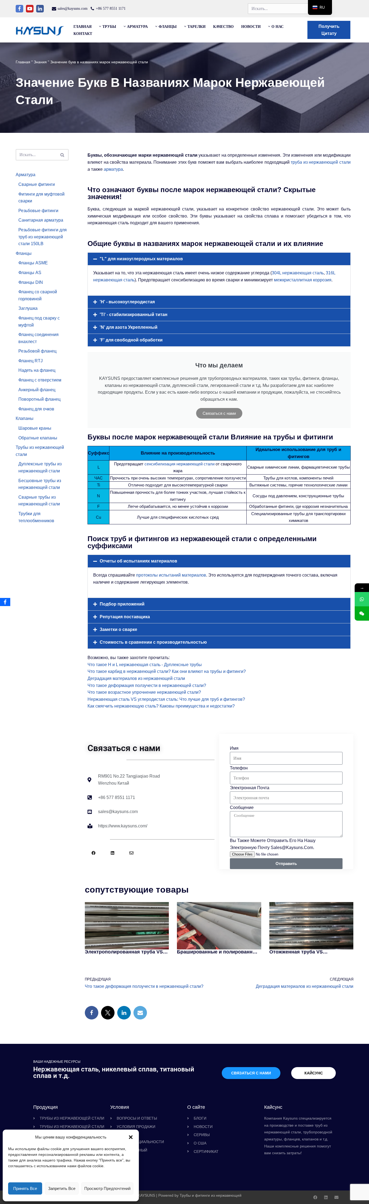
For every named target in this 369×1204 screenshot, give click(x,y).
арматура (113, 169)
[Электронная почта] (140, 1012)
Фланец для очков (36, 409)
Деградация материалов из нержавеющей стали (136, 678)
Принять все (25, 1188)
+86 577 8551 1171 (111, 8)
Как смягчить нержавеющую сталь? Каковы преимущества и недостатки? (161, 706)
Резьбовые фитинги (38, 210)
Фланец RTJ (30, 360)
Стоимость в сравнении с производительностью (153, 642)
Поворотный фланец (39, 399)
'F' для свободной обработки (131, 340)
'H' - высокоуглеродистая (127, 302)
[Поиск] (62, 154)
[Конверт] (131, 853)
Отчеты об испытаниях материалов (138, 561)
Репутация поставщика (125, 616)
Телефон (239, 768)
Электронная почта (249, 787)
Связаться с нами (219, 413)
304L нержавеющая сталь (298, 273)
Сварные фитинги (36, 184)
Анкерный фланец (36, 389)
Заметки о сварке (118, 629)
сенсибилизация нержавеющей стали (179, 464)
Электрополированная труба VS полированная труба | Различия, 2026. (124, 951)
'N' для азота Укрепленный (128, 327)
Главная (82, 26)
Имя (234, 748)
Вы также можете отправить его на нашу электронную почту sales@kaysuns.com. (273, 844)
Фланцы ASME (33, 263)
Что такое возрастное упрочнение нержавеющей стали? (144, 692)
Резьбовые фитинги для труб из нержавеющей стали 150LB (42, 237)
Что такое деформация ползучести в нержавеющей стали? (147, 685)
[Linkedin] (40, 8)
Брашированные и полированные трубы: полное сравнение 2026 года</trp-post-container (218, 951)
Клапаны (24, 418)
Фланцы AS (29, 272)
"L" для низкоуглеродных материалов (141, 258)
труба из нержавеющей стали (321, 162)
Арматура (25, 174)
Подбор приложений (122, 604)
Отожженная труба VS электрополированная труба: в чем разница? (307, 951)
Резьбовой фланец (37, 351)
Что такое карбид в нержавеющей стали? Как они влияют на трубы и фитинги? (167, 671)
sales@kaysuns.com (73, 8)
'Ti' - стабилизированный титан (133, 314)
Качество (223, 26)
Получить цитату (329, 30)
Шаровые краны (34, 428)
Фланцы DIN (30, 282)
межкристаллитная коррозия (302, 280)
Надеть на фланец (36, 370)
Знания (40, 62)
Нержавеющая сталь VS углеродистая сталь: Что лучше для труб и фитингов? (166, 699)
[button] (130, 1137)
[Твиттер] (108, 1012)
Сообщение (242, 807)
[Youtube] (29, 8)
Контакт (82, 33)
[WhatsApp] (362, 599)
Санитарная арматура (40, 220)
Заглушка (28, 308)
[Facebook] (19, 8)
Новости (251, 26)
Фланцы (24, 253)
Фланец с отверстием (39, 380)
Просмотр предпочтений (107, 1188)
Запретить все (61, 1188)
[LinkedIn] (124, 1012)
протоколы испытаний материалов (171, 575)
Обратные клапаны (37, 438)
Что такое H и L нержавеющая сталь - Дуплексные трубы (145, 664)
